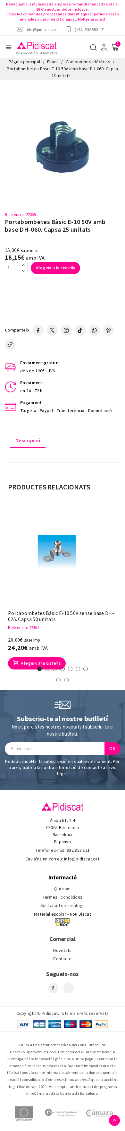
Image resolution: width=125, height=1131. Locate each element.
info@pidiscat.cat (42, 29)
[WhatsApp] (94, 330)
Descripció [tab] (27, 440)
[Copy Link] (10, 344)
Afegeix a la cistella (55, 268)
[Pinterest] (108, 330)
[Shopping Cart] (114, 47)
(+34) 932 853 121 (90, 29)
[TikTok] (80, 330)
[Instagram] (66, 330)
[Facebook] (38, 330)
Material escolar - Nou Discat (62, 914)
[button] (39, 669)
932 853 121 (78, 850)
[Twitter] (52, 330)
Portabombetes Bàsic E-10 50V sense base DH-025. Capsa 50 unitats (61, 616)
